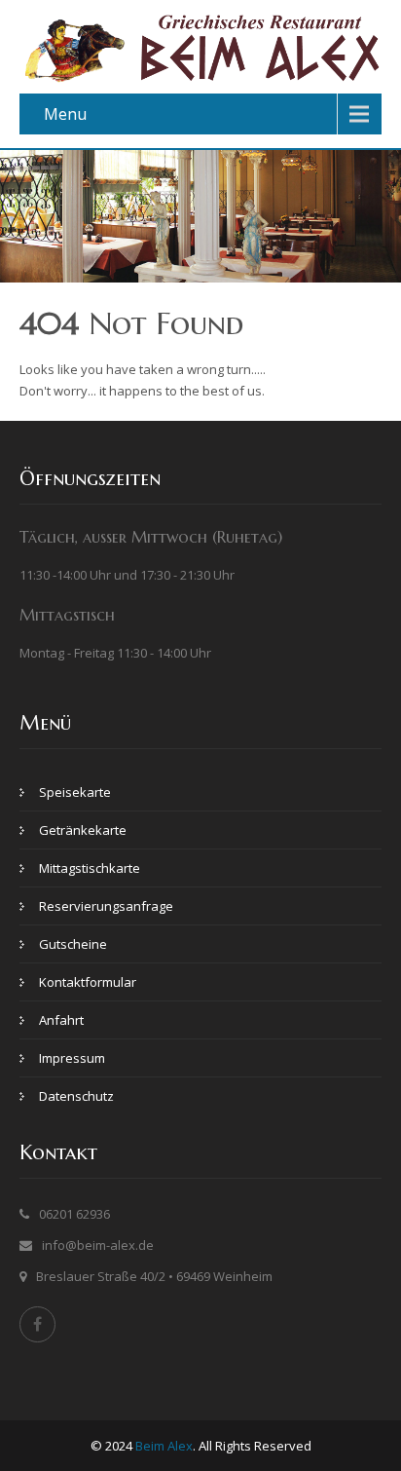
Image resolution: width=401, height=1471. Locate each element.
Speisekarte (75, 792)
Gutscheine (73, 944)
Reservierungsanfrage (106, 906)
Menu (65, 114)
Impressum (72, 1058)
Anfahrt (61, 1020)
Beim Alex (164, 1445)
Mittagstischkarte (89, 868)
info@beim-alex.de (98, 1245)
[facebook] (37, 1324)
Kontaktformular (87, 982)
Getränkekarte (83, 830)
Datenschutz (76, 1096)
